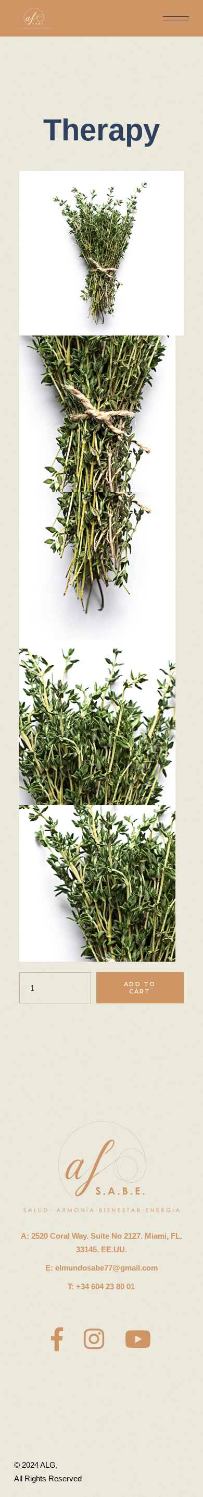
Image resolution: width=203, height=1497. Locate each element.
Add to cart (140, 987)
